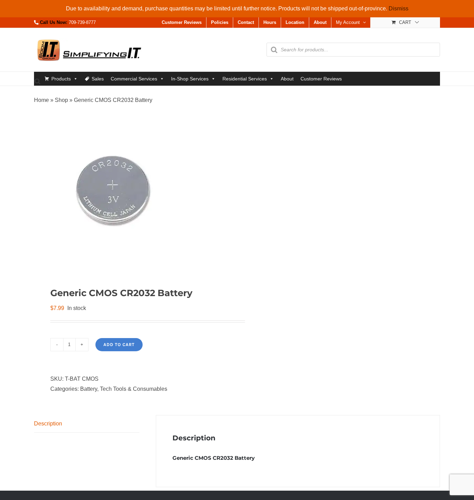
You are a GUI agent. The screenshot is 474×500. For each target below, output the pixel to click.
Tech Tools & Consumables (133, 389)
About (287, 78)
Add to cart (119, 344)
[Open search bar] (37, 81)
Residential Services (244, 78)
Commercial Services (134, 78)
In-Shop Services (190, 78)
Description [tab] (48, 423)
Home (41, 100)
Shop (61, 100)
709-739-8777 (82, 22)
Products (61, 78)
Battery (88, 389)
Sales (98, 78)
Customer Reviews (321, 78)
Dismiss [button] (398, 8)
